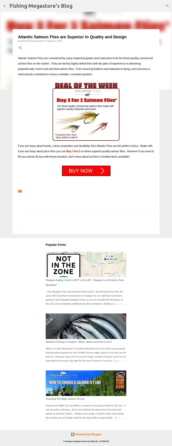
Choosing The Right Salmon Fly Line (65, 398)
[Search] (167, 6)
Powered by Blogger (88, 434)
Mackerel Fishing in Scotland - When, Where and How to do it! (79, 342)
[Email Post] (20, 192)
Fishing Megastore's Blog (41, 6)
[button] (20, 48)
